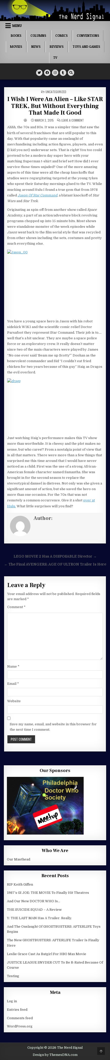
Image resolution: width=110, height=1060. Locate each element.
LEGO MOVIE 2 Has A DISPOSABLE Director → (55, 556)
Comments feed (20, 1018)
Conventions (88, 36)
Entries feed (17, 1010)
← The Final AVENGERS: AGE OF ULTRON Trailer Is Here (55, 564)
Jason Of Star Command (37, 195)
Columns (38, 36)
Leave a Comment (72, 120)
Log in (12, 1001)
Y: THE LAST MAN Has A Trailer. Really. (39, 918)
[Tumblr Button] (63, 73)
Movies (16, 47)
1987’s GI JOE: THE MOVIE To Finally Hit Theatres (48, 893)
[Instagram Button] (55, 73)
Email (13, 684)
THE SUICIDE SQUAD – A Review (34, 910)
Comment (16, 607)
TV (55, 58)
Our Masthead (18, 859)
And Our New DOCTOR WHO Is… (33, 901)
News (36, 47)
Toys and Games (86, 47)
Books (16, 36)
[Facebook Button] (47, 73)
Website (14, 701)
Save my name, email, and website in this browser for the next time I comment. (53, 726)
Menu (17, 26)
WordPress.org (19, 1026)
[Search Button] (71, 73)
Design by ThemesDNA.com (55, 1055)
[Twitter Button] (39, 73)
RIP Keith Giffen (20, 884)
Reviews (57, 47)
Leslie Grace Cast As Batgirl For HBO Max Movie (46, 954)
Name (13, 666)
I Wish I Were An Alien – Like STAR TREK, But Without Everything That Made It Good (55, 106)
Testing (13, 976)
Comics (61, 36)
